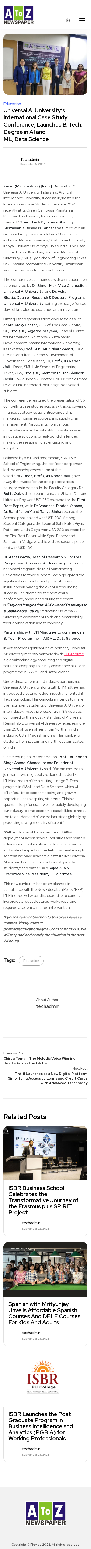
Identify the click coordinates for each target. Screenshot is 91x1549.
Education (12, 104)
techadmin (29, 159)
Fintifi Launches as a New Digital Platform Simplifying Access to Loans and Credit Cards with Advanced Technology (48, 1078)
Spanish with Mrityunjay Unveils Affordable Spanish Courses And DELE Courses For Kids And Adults (44, 1313)
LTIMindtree (74, 653)
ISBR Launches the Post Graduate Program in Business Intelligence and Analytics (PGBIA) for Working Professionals (40, 1426)
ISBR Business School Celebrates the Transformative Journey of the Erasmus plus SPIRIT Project (43, 1200)
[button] (82, 20)
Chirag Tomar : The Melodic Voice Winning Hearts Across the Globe (40, 1061)
